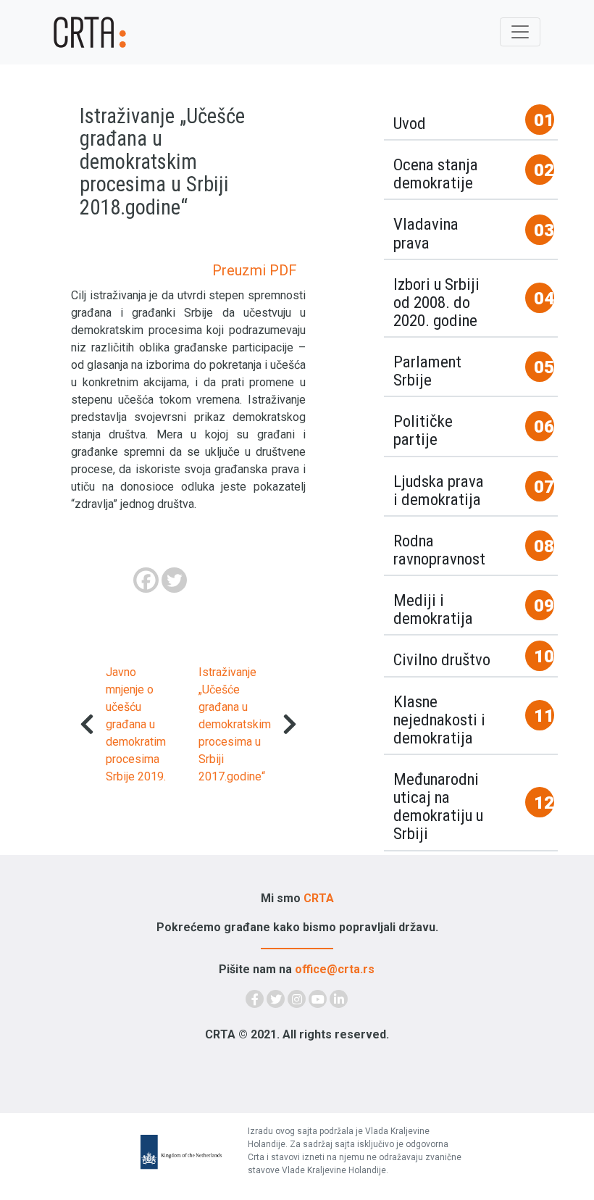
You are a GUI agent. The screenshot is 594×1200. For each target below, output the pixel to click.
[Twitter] (174, 580)
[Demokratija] (94, 32)
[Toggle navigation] (520, 31)
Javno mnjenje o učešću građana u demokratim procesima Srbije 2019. (136, 724)
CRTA (319, 898)
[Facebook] (146, 580)
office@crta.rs (335, 969)
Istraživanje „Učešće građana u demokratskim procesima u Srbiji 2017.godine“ (234, 724)
